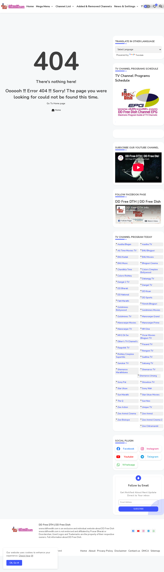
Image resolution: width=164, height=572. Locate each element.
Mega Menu (43, 6)
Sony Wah (147, 388)
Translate (139, 55)
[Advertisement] (59, 24)
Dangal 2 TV (123, 282)
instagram (153, 449)
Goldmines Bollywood (122, 309)
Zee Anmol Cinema (127, 413)
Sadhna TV (147, 357)
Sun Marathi (123, 394)
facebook (128, 449)
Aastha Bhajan (124, 244)
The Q (120, 401)
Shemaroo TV (148, 369)
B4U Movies (148, 257)
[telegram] (149, 531)
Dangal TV (147, 285)
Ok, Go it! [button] (14, 562)
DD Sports (147, 297)
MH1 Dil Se (123, 335)
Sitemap (155, 550)
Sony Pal (122, 382)
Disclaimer (121, 550)
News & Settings (124, 6)
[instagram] (143, 531)
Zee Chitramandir (150, 426)
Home (30, 6)
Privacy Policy (105, 550)
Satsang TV (147, 363)
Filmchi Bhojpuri (149, 303)
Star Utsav (122, 388)
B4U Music (123, 263)
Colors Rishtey (125, 275)
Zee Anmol (147, 413)
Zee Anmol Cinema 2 (152, 419)
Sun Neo (146, 401)
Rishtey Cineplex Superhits (125, 356)
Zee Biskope (124, 419)
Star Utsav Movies (151, 394)
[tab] (30, 6)
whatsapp (128, 465)
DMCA (145, 550)
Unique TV (147, 407)
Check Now (24, 555)
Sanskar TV (123, 363)
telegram (152, 457)
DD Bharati (123, 288)
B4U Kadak (123, 257)
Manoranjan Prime (150, 322)
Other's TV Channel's (128, 341)
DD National (123, 294)
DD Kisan (146, 291)
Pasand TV (147, 344)
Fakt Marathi (123, 301)
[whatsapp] (154, 531)
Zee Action (123, 407)
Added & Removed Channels (94, 6)
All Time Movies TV (127, 250)
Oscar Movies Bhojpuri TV (147, 337)
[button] (147, 6)
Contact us (134, 550)
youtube (128, 457)
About (92, 550)
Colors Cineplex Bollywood (149, 271)
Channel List (63, 6)
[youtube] (138, 531)
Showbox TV (148, 382)
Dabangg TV (148, 278)
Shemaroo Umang (148, 375)
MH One (146, 329)
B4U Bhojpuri (148, 250)
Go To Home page (56, 103)
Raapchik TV (123, 347)
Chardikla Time (125, 269)
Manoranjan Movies (127, 322)
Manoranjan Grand (151, 316)
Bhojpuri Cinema (150, 263)
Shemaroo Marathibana (122, 371)
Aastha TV (147, 244)
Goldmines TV (124, 316)
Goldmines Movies (151, 310)
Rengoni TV (147, 350)
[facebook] (133, 531)
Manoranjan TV (125, 329)
